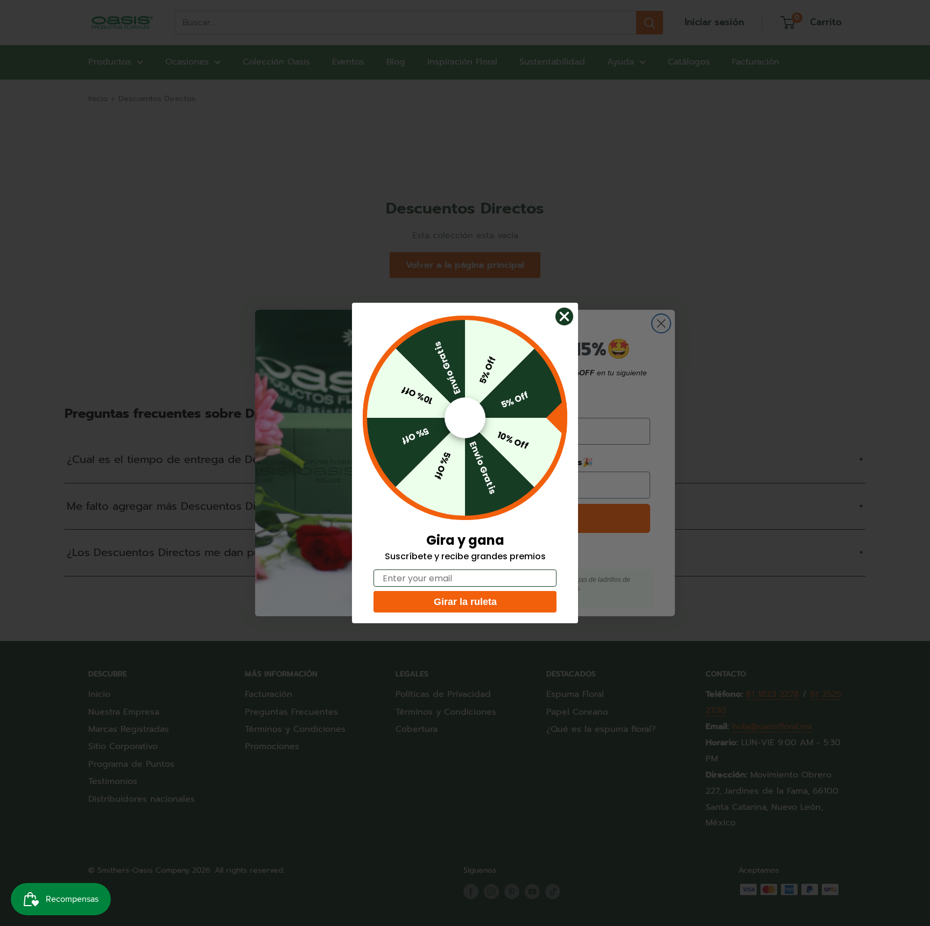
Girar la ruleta (465, 601)
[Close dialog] (564, 316)
